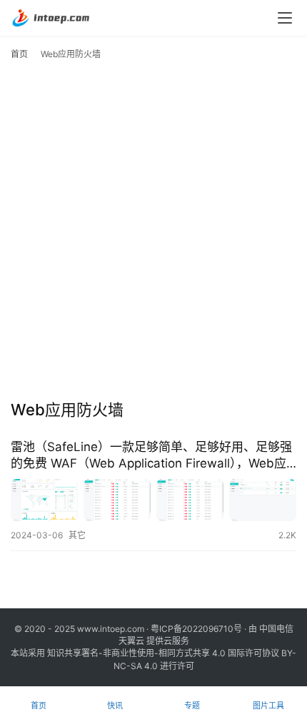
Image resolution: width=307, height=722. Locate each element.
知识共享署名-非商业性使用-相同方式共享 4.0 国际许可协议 (163, 653)
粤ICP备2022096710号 (196, 628)
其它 (77, 535)
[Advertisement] (153, 233)
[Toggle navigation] (285, 18)
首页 (19, 54)
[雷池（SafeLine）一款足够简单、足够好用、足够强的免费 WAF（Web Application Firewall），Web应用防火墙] (153, 500)
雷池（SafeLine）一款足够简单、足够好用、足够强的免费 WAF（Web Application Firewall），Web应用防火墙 (151, 456)
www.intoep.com (110, 628)
